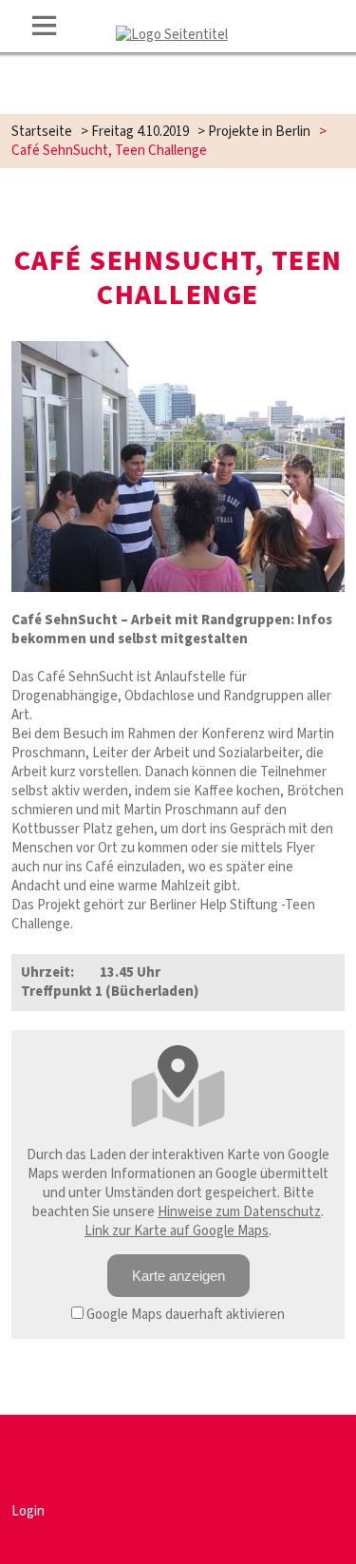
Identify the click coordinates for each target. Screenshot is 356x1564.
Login (28, 1511)
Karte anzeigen (178, 1276)
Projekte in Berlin (259, 132)
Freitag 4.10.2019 (140, 132)
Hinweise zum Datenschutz (239, 1212)
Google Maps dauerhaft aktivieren (184, 1315)
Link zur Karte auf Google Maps (176, 1231)
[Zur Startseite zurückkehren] (172, 35)
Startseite (41, 132)
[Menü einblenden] (44, 25)
